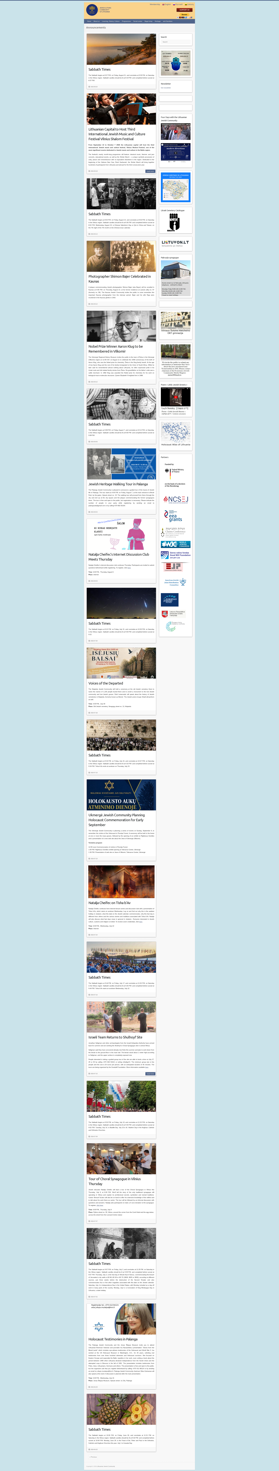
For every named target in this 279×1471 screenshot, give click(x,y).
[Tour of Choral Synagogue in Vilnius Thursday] (121, 1158)
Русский (179, 4)
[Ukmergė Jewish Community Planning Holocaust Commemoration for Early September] (121, 794)
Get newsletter (166, 88)
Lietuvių (190, 4)
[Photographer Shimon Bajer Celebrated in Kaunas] (121, 256)
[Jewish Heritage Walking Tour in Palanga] (121, 463)
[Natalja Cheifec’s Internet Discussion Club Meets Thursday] (121, 534)
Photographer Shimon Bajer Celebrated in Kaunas (119, 278)
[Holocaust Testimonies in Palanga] (121, 1319)
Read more (150, 171)
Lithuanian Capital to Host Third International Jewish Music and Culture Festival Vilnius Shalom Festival (116, 134)
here (129, 568)
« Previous (93, 1457)
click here (100, 1205)
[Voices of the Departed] (121, 663)
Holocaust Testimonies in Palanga (112, 1339)
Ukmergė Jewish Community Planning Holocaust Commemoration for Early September (116, 820)
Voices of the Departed (105, 683)
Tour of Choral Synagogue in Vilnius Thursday (114, 1181)
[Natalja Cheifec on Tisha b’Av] (121, 881)
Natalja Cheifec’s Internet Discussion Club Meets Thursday (118, 556)
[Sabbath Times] (121, 49)
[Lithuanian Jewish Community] (107, 15)
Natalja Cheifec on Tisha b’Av (109, 903)
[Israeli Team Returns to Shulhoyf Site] (121, 1017)
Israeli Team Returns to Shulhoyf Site (115, 1037)
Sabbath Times (99, 69)
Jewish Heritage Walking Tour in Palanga (118, 484)
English (168, 4)
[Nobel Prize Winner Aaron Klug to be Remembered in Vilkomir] (121, 326)
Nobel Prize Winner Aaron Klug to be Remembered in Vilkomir (115, 348)
